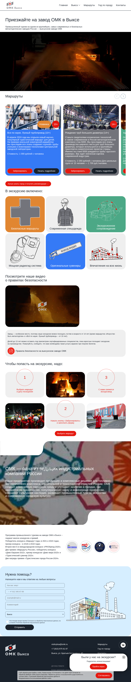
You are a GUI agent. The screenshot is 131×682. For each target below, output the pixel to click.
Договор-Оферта (57, 666)
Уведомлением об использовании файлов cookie (35, 678)
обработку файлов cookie (27, 674)
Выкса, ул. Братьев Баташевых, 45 (67, 653)
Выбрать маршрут (65, 433)
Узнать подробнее (46, 171)
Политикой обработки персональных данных (44, 676)
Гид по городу (105, 5)
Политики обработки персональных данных (30, 622)
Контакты (121, 5)
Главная (63, 5)
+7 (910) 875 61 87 (59, 649)
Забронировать (20, 171)
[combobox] (8, 592)
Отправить (19, 627)
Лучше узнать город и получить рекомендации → (28, 184)
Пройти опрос (98, 666)
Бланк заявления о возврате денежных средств (69, 670)
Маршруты (89, 5)
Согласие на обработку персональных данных (43, 621)
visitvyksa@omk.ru (59, 644)
